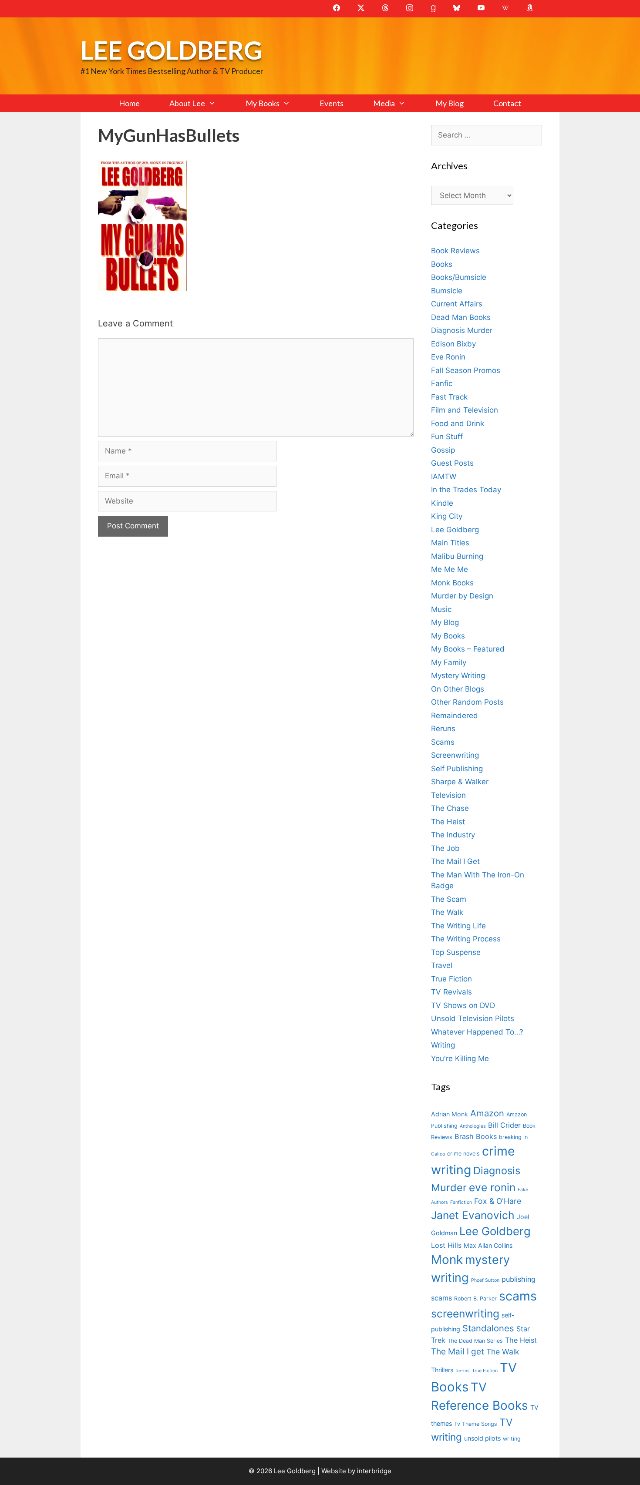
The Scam (448, 899)
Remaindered (454, 715)
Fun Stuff (447, 436)
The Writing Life (458, 925)
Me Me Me (449, 569)
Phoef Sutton (485, 1280)
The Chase (450, 808)
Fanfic (441, 383)
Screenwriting (455, 755)
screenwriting (465, 1313)
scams (518, 1296)
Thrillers (442, 1370)
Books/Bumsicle (458, 277)
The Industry (453, 834)
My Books (263, 103)
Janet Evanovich (473, 1215)
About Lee (187, 103)
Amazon (487, 1113)
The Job (445, 848)
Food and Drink (457, 423)
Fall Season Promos (465, 370)
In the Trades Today (466, 489)
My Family (448, 662)
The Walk (447, 912)
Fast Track (449, 397)
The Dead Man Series (475, 1340)
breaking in (513, 1137)
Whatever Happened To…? (477, 1032)
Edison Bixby (453, 343)
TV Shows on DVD (463, 1005)
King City (446, 516)
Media (384, 103)
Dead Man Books (461, 317)
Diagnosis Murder (461, 330)
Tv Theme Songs (475, 1424)
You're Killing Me (460, 1058)
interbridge (374, 1471)
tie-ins (462, 1371)
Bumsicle (446, 290)
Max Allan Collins (488, 1245)
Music (441, 609)
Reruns (443, 728)
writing (512, 1438)
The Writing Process (466, 938)
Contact (507, 103)
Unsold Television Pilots (472, 1018)
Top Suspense (456, 952)
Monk (447, 1259)
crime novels (463, 1153)
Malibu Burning (457, 556)
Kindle (442, 503)
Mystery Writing (458, 675)
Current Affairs (456, 303)
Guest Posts (452, 463)
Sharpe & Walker (459, 781)
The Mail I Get (455, 861)
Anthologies (473, 1126)
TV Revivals (451, 992)
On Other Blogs (457, 689)
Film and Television (464, 410)
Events (332, 103)
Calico (438, 1154)
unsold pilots (482, 1438)
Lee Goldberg (171, 50)
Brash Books (476, 1136)
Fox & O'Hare (497, 1201)
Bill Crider (504, 1125)
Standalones (488, 1328)
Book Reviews (455, 250)
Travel (441, 965)
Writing (443, 1045)
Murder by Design (462, 595)
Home (129, 103)
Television (448, 795)
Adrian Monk (449, 1114)
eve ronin (492, 1187)
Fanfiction (461, 1202)
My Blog (449, 103)
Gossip (443, 450)
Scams (443, 742)
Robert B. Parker (475, 1298)
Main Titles (450, 542)
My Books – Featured (468, 649)
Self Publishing (457, 768)
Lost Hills (446, 1245)
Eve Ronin (448, 357)
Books (441, 264)
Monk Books (452, 582)
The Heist (448, 821)
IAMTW (443, 476)
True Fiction (451, 978)
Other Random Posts (467, 702)
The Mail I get (457, 1352)
